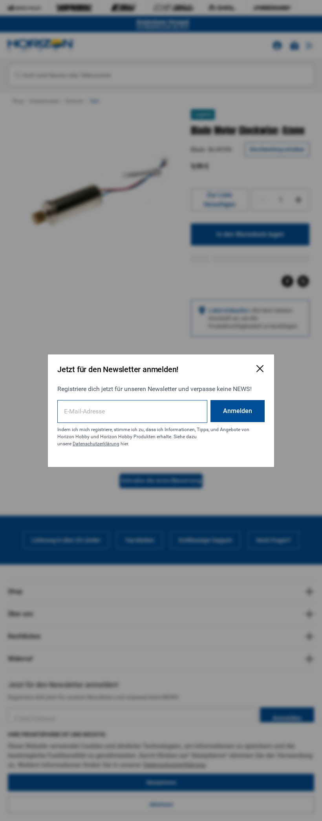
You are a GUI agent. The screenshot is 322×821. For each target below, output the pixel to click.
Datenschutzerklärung (96, 443)
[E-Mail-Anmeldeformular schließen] (260, 368)
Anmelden (237, 411)
